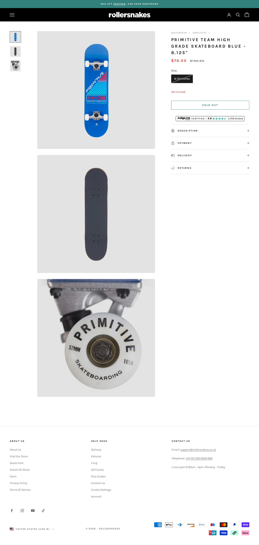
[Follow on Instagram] (22, 511)
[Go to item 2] (15, 51)
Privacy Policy (18, 483)
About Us (15, 449)
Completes (200, 33)
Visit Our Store (19, 456)
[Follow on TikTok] (43, 511)
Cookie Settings (101, 490)
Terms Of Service (20, 490)
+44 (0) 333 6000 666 (199, 458)
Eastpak (120, 4)
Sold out (210, 105)
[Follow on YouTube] (33, 511)
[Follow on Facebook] (12, 511)
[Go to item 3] (15, 66)
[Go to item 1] (15, 37)
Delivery (96, 449)
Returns (96, 456)
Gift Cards (97, 469)
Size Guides (98, 476)
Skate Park (16, 463)
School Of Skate (20, 469)
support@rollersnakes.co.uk (198, 449)
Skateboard (179, 33)
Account (96, 496)
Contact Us (98, 483)
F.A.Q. (94, 463)
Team (13, 476)
